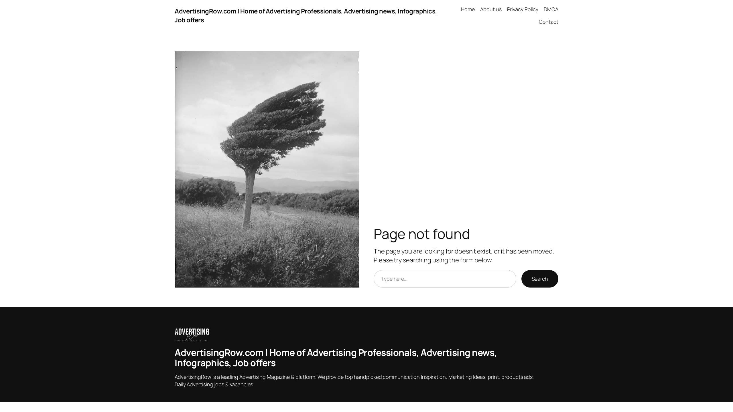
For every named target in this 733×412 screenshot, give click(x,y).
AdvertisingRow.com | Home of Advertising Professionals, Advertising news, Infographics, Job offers (336, 357)
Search (540, 278)
